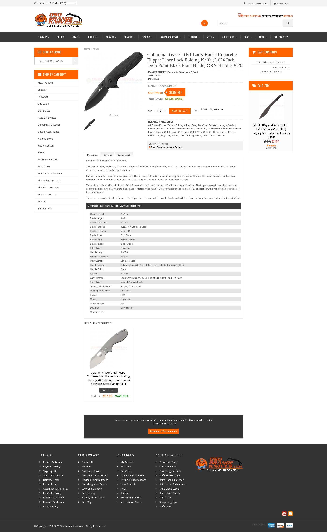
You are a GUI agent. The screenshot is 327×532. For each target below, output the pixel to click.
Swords (147, 37)
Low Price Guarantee (132, 475)
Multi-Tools (229, 37)
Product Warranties (53, 497)
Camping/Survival (170, 37)
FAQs (124, 488)
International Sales (131, 502)
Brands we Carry (168, 462)
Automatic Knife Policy (55, 488)
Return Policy (50, 484)
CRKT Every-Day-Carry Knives (163, 135)
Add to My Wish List (212, 109)
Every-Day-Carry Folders (204, 125)
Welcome (126, 466)
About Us (87, 466)
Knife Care (165, 497)
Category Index (167, 466)
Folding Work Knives (217, 128)
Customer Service (91, 471)
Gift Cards (126, 471)
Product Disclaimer (53, 502)
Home (87, 49)
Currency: (39, 3)
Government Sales (131, 497)
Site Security (88, 493)
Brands (60, 37)
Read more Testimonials (163, 431)
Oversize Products (53, 475)
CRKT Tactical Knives (213, 135)
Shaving (111, 37)
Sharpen (129, 37)
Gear (248, 37)
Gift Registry (281, 37)
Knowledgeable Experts (95, 484)
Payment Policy (51, 466)
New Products (128, 484)
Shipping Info (50, 471)
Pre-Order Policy (52, 493)
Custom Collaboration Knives (179, 128)
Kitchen (93, 37)
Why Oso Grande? (92, 488)
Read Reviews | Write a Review (166, 147)
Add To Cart (108, 390)
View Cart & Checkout (271, 71)
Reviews (108, 154)
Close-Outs (200, 128)
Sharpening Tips (168, 502)
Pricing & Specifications (133, 480)
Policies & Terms (52, 462)
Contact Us (88, 462)
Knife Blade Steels (169, 488)
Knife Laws (165, 506)
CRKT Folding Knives (190, 135)
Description (92, 154)
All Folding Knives (157, 125)
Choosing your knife (170, 471)
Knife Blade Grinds (169, 493)
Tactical (194, 37)
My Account (127, 462)
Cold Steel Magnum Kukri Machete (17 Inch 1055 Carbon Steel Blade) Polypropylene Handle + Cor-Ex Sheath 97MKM (271, 131)
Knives (76, 37)
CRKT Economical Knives (222, 132)
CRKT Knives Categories (176, 132)
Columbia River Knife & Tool (183, 72)
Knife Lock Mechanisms (172, 484)
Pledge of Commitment (95, 480)
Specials (125, 493)
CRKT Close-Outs (199, 132)
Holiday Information (93, 497)
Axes (210, 37)
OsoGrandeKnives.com (73, 526)
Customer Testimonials (95, 475)
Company (43, 37)
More (263, 37)
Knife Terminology (169, 475)
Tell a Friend (124, 154)
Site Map (87, 502)
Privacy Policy (50, 506)
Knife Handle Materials (171, 480)
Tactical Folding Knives (178, 125)
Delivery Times (51, 480)
